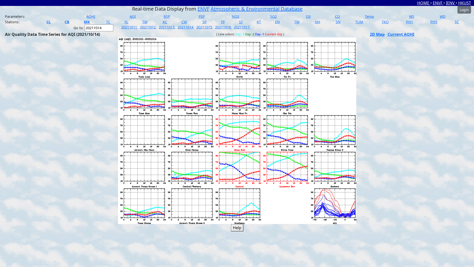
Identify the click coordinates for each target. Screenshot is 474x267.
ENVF (438, 3)
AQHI (90, 16)
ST (241, 22)
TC (108, 22)
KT (259, 22)
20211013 (167, 27)
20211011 (129, 27)
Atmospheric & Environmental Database (256, 8)
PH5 (433, 22)
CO (337, 16)
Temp (369, 16)
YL (126, 22)
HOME (423, 3)
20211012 (148, 27)
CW (184, 22)
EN (277, 22)
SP (204, 22)
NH (317, 22)
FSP (202, 16)
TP (223, 22)
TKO (385, 22)
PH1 (409, 22)
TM (296, 22)
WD (443, 16)
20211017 (242, 27)
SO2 (273, 16)
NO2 (235, 16)
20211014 (186, 27)
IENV (451, 3)
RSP (167, 16)
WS (411, 16)
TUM (359, 22)
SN (338, 22)
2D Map (377, 34)
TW (144, 22)
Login (464, 9)
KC (165, 22)
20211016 (223, 27)
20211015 (204, 27)
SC (457, 22)
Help (237, 227)
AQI (133, 16)
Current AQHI (401, 34)
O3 (308, 16)
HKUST (464, 3)
